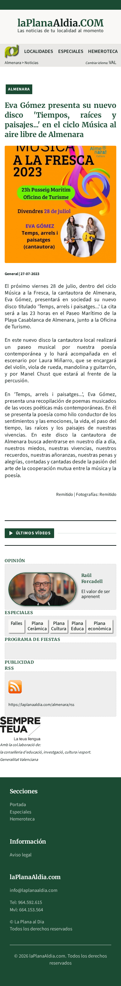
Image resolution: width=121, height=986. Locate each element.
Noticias (31, 63)
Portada (18, 804)
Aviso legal (21, 854)
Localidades (38, 51)
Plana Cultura (58, 626)
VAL (112, 62)
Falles (16, 623)
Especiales (70, 51)
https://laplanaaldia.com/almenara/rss (41, 705)
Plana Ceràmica (37, 626)
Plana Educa (77, 626)
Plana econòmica (99, 626)
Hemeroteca (103, 51)
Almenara (13, 63)
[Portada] (11, 51)
